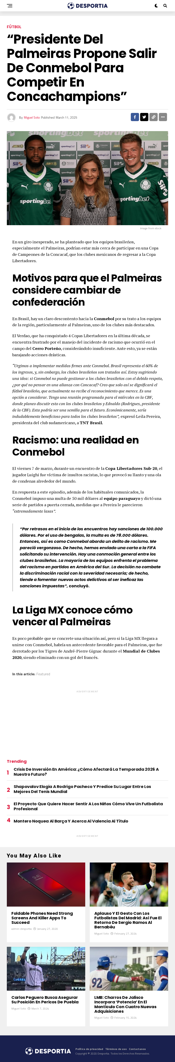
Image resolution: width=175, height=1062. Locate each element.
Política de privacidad (89, 1049)
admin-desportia (21, 929)
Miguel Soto (32, 117)
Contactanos (137, 1049)
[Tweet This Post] (144, 117)
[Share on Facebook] (135, 117)
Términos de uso (116, 1049)
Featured (43, 674)
